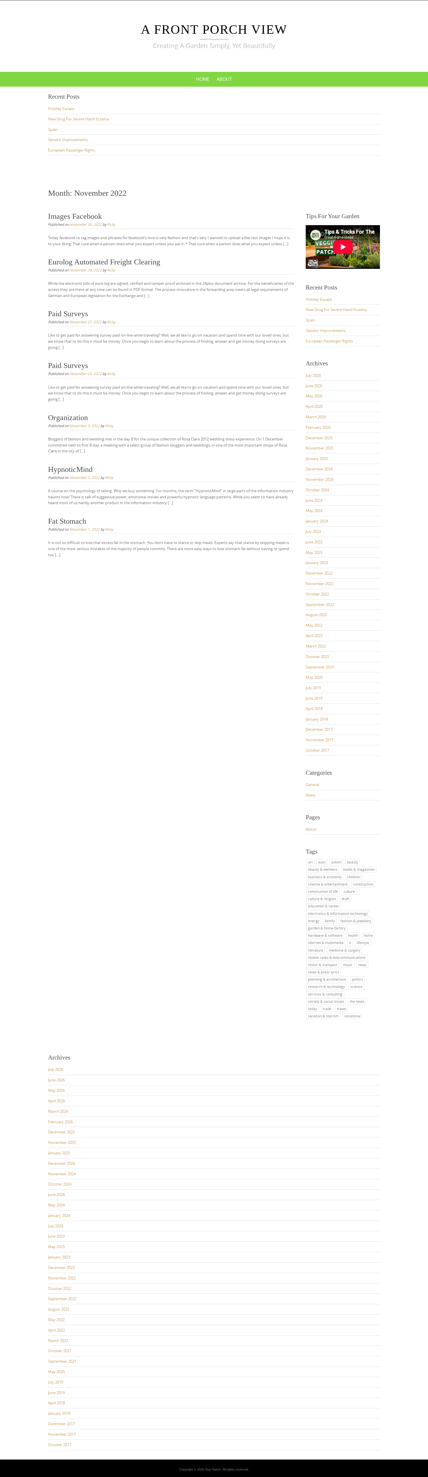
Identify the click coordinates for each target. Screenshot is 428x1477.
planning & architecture (327, 979)
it (350, 942)
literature (315, 950)
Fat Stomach (67, 521)
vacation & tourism (323, 1016)
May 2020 (314, 677)
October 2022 (317, 594)
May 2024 (314, 510)
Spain (53, 129)
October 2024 (317, 490)
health (353, 935)
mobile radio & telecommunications (337, 957)
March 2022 (316, 646)
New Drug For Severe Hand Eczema (78, 119)
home (368, 935)
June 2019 (314, 698)
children (353, 877)
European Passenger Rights (71, 150)
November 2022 (319, 583)
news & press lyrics (323, 972)
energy (313, 920)
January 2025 (317, 458)
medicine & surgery (344, 950)
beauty (352, 862)
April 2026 (314, 406)
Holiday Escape (61, 108)
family (330, 920)
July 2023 (313, 531)
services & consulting (325, 994)
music (348, 964)
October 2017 (317, 750)
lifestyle (363, 942)
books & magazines (359, 869)
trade (327, 1008)
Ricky (111, 224)
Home (203, 79)
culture (349, 891)
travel (341, 1008)
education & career (323, 906)
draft (345, 898)
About (224, 79)
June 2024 (314, 500)
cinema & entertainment (328, 884)
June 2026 (314, 385)
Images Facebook (75, 216)
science (356, 986)
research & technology (326, 986)
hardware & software (325, 935)
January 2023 (317, 562)
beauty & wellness (322, 869)
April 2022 (314, 635)
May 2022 (314, 625)
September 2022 (320, 604)
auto (322, 862)
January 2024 (317, 521)
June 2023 (314, 542)
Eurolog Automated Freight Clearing (104, 262)
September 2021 (320, 667)
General (312, 784)
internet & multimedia (326, 942)
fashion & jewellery (355, 920)
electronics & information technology (338, 913)
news (362, 964)
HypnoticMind (70, 469)
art (310, 862)
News (310, 795)
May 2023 (314, 552)
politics (357, 979)
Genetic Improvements (68, 139)
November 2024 (319, 479)
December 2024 (319, 469)
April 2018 (314, 708)
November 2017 (319, 739)
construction (363, 884)
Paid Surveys (68, 314)
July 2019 (313, 687)
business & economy (325, 877)
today (312, 1008)
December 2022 (319, 573)
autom (336, 862)
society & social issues (326, 1001)
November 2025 (319, 448)
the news (357, 1001)
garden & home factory (327, 928)
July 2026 (313, 375)
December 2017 (319, 729)
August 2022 (316, 614)
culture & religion (322, 898)
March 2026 (316, 417)
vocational (352, 1016)
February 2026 (318, 427)
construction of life (323, 891)
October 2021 (317, 656)
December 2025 (319, 437)
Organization (68, 417)
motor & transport (322, 964)
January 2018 (317, 719)
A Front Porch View (214, 29)
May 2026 (314, 396)
